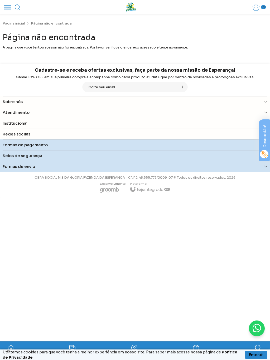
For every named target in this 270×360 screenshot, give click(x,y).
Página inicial (14, 23)
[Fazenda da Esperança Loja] (131, 7)
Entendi (256, 354)
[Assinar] (182, 87)
